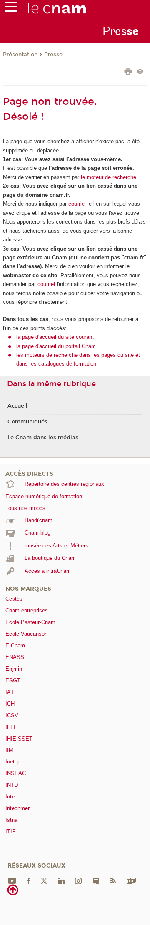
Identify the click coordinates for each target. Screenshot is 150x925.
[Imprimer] (128, 72)
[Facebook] (29, 880)
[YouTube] (12, 880)
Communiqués (28, 421)
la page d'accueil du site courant (55, 337)
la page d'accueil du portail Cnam (56, 346)
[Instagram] (78, 880)
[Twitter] (44, 880)
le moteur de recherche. (108, 177)
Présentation (20, 54)
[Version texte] (140, 72)
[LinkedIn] (61, 880)
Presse (53, 54)
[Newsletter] (131, 880)
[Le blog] (96, 880)
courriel (77, 204)
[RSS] (113, 880)
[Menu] (11, 8)
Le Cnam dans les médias (43, 437)
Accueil (18, 406)
